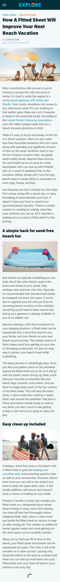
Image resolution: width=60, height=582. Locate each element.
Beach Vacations (28, 15)
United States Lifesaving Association (29, 120)
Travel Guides (9, 15)
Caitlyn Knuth (12, 39)
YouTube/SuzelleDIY (47, 269)
